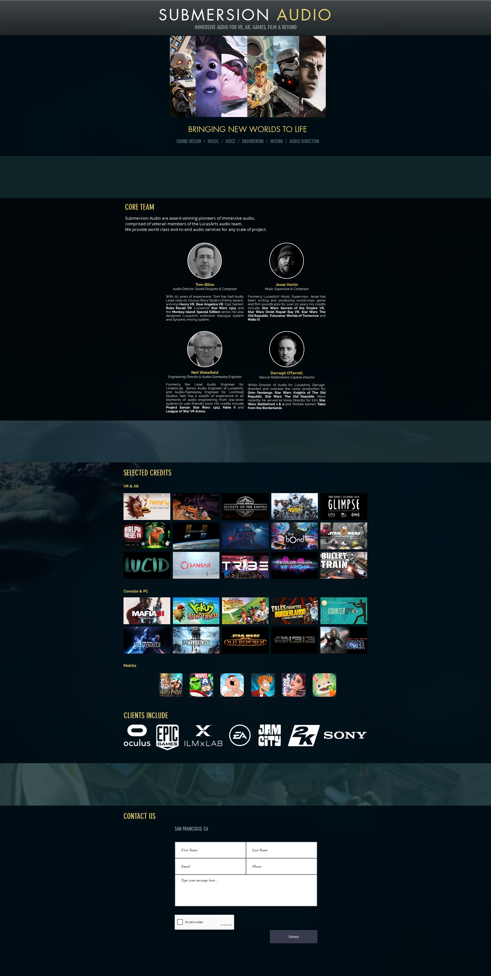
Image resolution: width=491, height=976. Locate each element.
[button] (147, 506)
